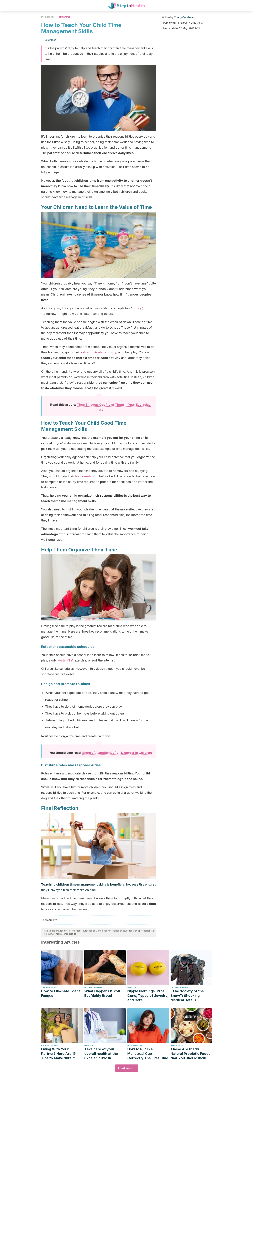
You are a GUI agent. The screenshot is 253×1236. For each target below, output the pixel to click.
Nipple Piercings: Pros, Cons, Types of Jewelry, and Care (147, 995)
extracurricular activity (98, 352)
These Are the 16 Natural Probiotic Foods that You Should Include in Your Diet (190, 1053)
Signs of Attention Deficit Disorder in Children (117, 752)
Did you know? (93, 987)
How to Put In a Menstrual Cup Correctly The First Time (147, 1053)
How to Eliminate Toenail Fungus (61, 993)
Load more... (126, 1068)
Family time (64, 16)
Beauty (131, 987)
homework (83, 476)
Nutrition (177, 1045)
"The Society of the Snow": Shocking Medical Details (187, 995)
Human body (134, 1045)
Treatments (48, 987)
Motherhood (48, 16)
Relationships (50, 1045)
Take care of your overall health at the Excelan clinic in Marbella (101, 1053)
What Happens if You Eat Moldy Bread (102, 993)
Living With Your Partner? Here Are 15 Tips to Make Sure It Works (58, 1053)
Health (88, 1045)
